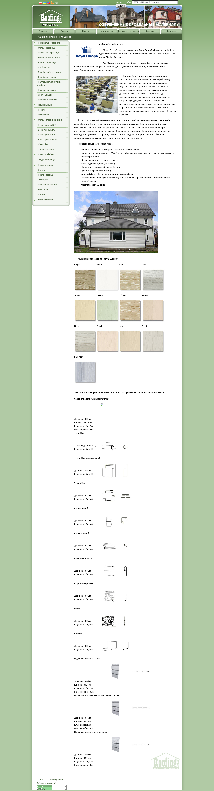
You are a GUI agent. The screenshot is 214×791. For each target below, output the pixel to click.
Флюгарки (43, 180)
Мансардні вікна (46, 154)
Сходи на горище (46, 160)
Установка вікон (46, 149)
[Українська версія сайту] (44, 3)
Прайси (64, 31)
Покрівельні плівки (47, 90)
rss (56, 3)
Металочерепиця (46, 48)
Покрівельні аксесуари (49, 72)
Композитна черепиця (49, 57)
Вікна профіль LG (46, 130)
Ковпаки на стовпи (47, 185)
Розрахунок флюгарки (128, 31)
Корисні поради (46, 199)
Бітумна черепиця (47, 62)
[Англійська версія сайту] (48, 3)
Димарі (41, 170)
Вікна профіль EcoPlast (49, 139)
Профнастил (44, 67)
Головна (43, 31)
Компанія (150, 31)
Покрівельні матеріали (49, 43)
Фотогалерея (107, 31)
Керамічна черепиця (48, 53)
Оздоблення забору (47, 77)
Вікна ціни (43, 144)
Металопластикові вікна (50, 120)
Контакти (171, 31)
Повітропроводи (46, 175)
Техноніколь (44, 115)
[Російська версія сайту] (40, 3)
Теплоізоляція (45, 105)
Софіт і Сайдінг (45, 95)
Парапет (42, 194)
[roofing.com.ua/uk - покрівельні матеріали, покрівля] (50, 17)
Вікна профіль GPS (47, 125)
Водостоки (43, 189)
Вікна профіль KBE (47, 135)
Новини (85, 31)
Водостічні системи (47, 100)
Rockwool (42, 110)
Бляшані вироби (46, 165)
